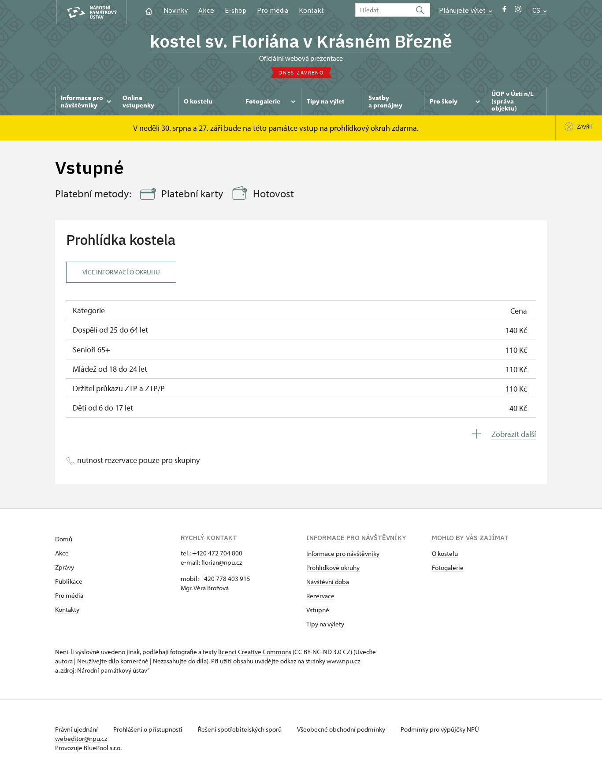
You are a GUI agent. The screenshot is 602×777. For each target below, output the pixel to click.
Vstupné (317, 610)
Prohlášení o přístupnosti (148, 729)
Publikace (68, 581)
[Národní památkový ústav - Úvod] (91, 12)
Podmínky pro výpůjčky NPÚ (440, 729)
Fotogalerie (448, 567)
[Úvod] (149, 10)
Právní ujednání (77, 729)
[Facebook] (504, 11)
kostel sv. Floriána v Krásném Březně (301, 41)
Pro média (272, 10)
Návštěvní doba (327, 581)
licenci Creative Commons (254, 652)
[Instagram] (518, 11)
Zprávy (64, 567)
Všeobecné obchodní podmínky (341, 729)
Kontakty (67, 609)
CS (537, 10)
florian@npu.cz (221, 562)
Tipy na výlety (325, 624)
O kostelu (445, 553)
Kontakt (311, 10)
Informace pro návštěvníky (342, 553)
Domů (63, 539)
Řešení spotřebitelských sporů (240, 729)
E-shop (235, 10)
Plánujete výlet (463, 10)
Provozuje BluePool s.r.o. (88, 748)
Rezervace (320, 596)
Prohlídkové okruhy (333, 567)
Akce (206, 10)
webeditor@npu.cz (81, 738)
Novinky (176, 10)
